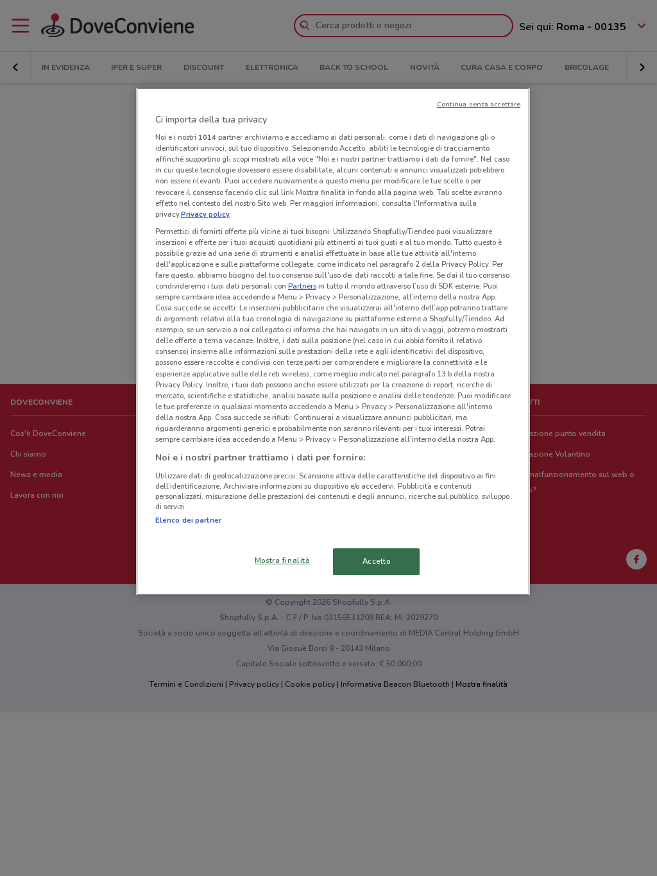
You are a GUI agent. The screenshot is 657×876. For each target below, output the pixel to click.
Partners (302, 286)
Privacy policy (205, 214)
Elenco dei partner (188, 520)
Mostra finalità (283, 560)
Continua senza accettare (479, 104)
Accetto (377, 561)
